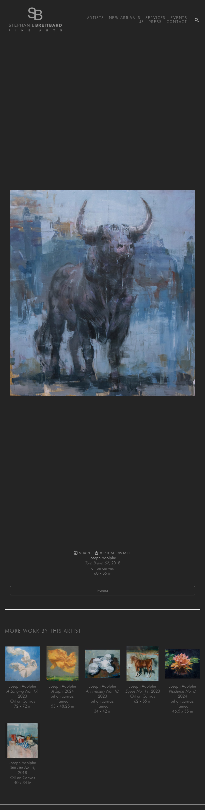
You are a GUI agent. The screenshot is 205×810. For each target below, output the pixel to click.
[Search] (197, 20)
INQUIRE (102, 590)
